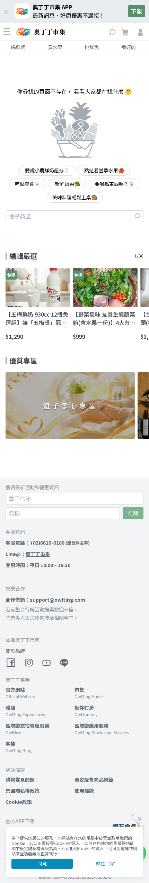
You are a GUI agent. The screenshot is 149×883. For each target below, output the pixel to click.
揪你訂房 (84, 707)
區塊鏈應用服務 (91, 725)
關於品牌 (15, 650)
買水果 (55, 47)
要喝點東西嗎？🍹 (114, 183)
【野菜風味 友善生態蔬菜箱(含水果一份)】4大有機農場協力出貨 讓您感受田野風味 (104, 318)
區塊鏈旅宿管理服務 (27, 725)
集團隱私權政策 (23, 790)
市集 (79, 689)
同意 (42, 863)
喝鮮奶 (18, 47)
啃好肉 (128, 47)
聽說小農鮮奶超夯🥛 (47, 170)
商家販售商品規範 (93, 779)
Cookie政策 (19, 801)
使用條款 (84, 790)
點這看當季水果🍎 (104, 170)
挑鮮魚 (92, 47)
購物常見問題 (20, 779)
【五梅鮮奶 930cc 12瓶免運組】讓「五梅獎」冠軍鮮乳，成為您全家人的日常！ (37, 318)
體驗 (10, 707)
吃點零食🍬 (27, 183)
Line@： (28, 553)
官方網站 (15, 689)
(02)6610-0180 (47, 542)
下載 (136, 11)
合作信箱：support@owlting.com (45, 599)
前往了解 (105, 863)
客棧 (10, 743)
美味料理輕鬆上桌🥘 (74, 197)
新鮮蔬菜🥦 (67, 183)
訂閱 (133, 513)
